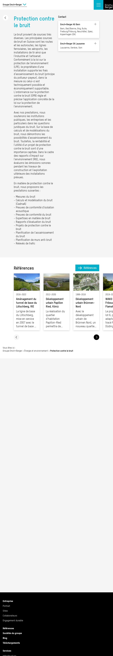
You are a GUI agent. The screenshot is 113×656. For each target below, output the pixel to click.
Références (90, 267)
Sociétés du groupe (12, 633)
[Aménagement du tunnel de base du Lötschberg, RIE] (27, 301)
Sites (5, 610)
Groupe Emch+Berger (12, 351)
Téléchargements (11, 642)
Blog (5, 638)
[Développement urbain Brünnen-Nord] (86, 301)
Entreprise (8, 601)
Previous (16, 337)
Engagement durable (13, 620)
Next (96, 337)
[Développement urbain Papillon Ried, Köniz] (56, 301)
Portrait (6, 606)
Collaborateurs (10, 615)
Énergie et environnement (5, 17)
